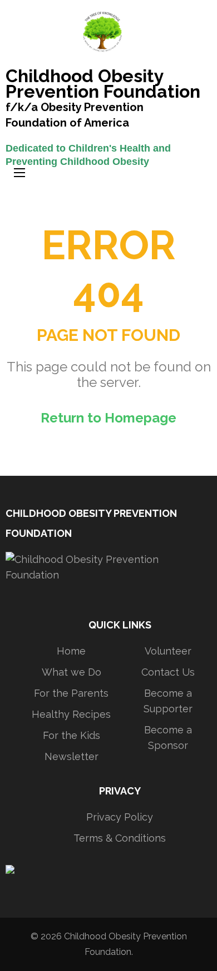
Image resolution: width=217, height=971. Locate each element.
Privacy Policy (119, 817)
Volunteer (168, 651)
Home (71, 651)
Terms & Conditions (119, 838)
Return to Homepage (108, 418)
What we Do (71, 672)
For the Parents (71, 693)
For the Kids (71, 735)
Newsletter (71, 756)
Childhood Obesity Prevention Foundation (103, 85)
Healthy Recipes (71, 714)
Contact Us (168, 672)
